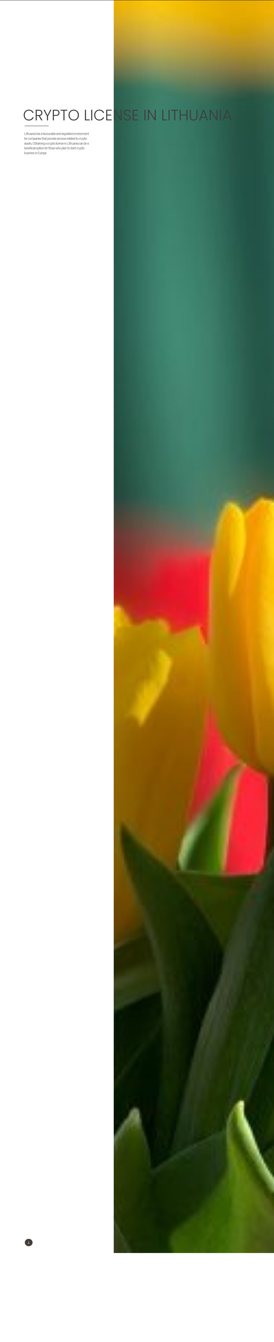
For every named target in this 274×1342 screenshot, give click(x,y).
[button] (29, 1242)
